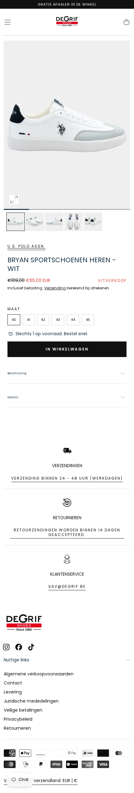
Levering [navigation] (13, 692)
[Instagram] (6, 647)
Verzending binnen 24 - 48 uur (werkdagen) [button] (67, 478)
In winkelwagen (67, 349)
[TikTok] (31, 647)
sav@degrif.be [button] (67, 586)
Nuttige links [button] (16, 660)
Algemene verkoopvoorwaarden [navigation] (39, 674)
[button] (7, 22)
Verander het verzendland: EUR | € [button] (41, 780)
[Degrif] (24, 623)
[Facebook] (18, 647)
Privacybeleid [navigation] (18, 719)
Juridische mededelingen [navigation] (31, 701)
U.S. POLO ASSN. (26, 246)
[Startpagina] (67, 22)
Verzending (55, 288)
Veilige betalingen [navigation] (23, 710)
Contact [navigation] (13, 683)
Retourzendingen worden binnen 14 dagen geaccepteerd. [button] (67, 532)
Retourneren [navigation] (17, 728)
